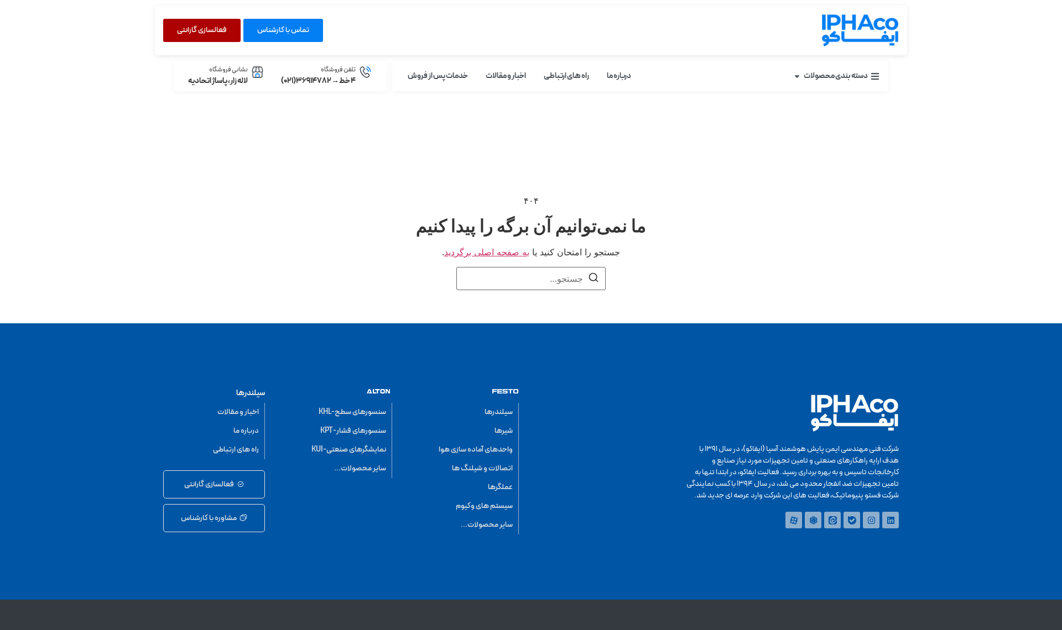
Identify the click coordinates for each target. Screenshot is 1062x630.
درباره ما (246, 431)
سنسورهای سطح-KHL (352, 412)
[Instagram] (871, 520)
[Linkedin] (890, 520)
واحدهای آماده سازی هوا (476, 449)
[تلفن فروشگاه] (365, 72)
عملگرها (500, 487)
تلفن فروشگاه (338, 70)
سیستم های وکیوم (484, 506)
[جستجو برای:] (531, 278)
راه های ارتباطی (236, 449)
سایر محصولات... (487, 525)
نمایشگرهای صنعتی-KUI (348, 449)
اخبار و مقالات (238, 412)
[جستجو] (593, 279)
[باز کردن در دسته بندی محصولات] (797, 76)
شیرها (503, 431)
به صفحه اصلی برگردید (486, 252)
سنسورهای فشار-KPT (353, 431)
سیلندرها (499, 412)
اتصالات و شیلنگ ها (482, 468)
